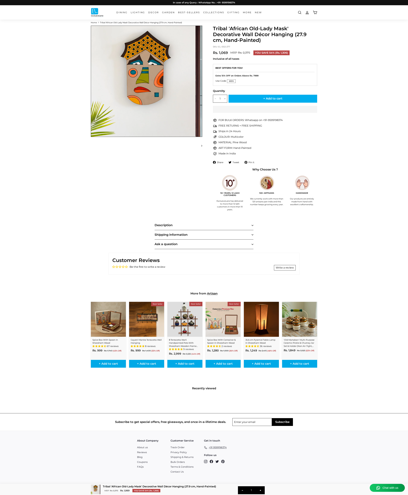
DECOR (153, 12)
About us (142, 447)
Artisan (212, 293)
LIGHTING (138, 12)
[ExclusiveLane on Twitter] (217, 461)
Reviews (142, 452)
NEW (258, 12)
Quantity (219, 90)
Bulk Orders (178, 461)
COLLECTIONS (213, 12)
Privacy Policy (179, 452)
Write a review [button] (285, 267)
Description (164, 225)
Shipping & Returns (182, 457)
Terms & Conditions (182, 466)
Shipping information (171, 235)
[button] (265, 109)
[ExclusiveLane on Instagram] (205, 461)
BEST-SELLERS (189, 12)
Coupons (142, 461)
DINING (121, 12)
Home (94, 22)
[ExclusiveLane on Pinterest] (223, 461)
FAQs (140, 466)
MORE (247, 12)
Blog (139, 457)
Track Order (178, 447)
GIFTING (233, 12)
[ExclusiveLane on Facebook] (211, 461)
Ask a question (166, 244)
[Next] (200, 145)
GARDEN (168, 12)
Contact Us (177, 471)
